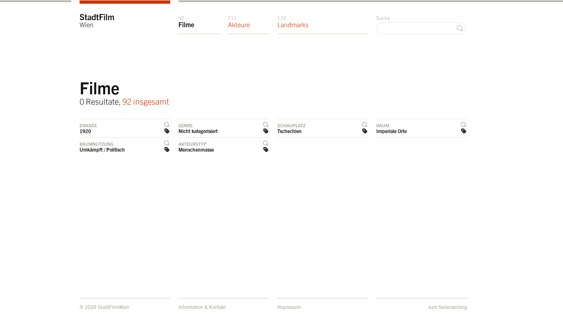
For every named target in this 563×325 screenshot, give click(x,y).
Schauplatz (291, 125)
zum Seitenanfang (447, 307)
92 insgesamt (145, 101)
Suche (383, 17)
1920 (85, 131)
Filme (186, 21)
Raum (382, 125)
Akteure (239, 21)
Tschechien (289, 131)
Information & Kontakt (202, 307)
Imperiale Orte (391, 131)
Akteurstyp (192, 144)
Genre (185, 125)
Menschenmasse (196, 149)
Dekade (88, 125)
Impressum (289, 307)
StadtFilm (97, 20)
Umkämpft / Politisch (102, 149)
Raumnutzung (96, 144)
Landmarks (292, 21)
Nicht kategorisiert (198, 131)
